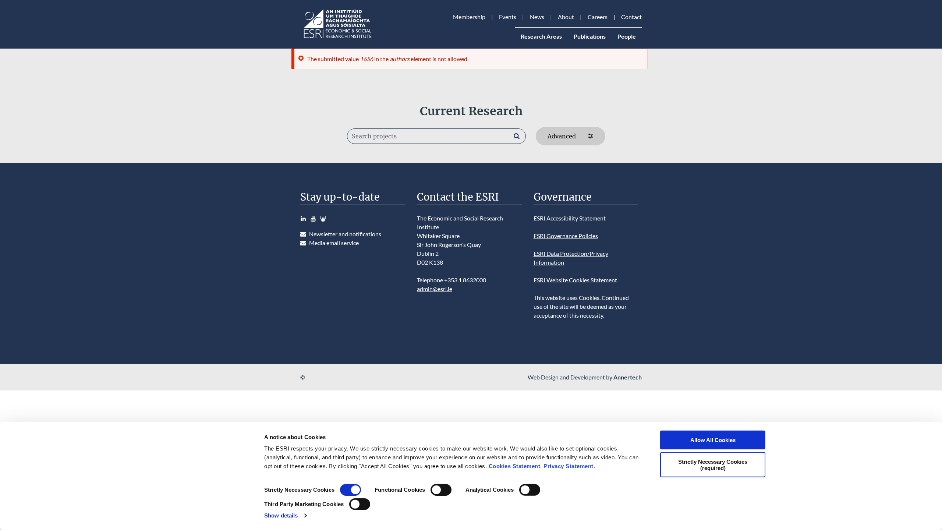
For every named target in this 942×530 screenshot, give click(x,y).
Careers (598, 16)
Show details (281, 515)
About (566, 16)
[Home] (337, 38)
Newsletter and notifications (345, 233)
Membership (469, 16)
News (537, 16)
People (626, 36)
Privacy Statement (568, 466)
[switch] (441, 490)
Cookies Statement (515, 466)
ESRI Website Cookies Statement (575, 279)
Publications (590, 36)
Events (507, 16)
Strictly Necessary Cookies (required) (712, 464)
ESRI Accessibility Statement (570, 218)
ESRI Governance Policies (566, 235)
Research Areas (541, 36)
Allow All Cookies (713, 440)
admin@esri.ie (434, 288)
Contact (631, 16)
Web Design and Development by (585, 377)
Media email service (334, 242)
